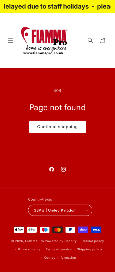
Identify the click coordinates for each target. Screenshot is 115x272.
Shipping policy (89, 249)
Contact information (60, 257)
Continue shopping (57, 126)
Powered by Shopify (61, 241)
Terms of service (59, 249)
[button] (11, 40)
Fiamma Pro (34, 241)
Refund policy (93, 241)
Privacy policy (29, 249)
